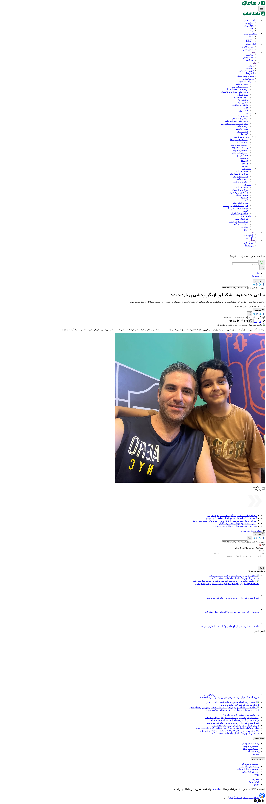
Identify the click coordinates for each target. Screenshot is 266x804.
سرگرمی (249, 60)
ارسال (261, 568)
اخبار (254, 232)
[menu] (262, 8)
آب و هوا (250, 73)
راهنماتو (253, 240)
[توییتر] (260, 285)
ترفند (251, 65)
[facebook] (263, 285)
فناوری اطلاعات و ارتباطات (235, 205)
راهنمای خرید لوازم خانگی (247, 769)
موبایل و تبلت (242, 84)
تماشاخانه (249, 41)
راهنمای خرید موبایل (250, 764)
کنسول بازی (242, 102)
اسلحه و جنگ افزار (239, 213)
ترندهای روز (242, 158)
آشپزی (245, 166)
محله (251, 30)
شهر (251, 28)
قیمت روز (243, 110)
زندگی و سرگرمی (242, 137)
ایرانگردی (249, 23)
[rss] (263, 801)
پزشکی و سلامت (240, 224)
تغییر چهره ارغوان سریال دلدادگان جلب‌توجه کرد (235, 526)
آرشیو (256, 784)
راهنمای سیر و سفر (239, 145)
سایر (254, 63)
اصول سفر (248, 49)
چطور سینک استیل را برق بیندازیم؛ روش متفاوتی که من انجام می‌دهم (227, 728)
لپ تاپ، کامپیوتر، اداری (237, 174)
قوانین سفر (251, 44)
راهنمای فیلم (253, 751)
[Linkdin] (257, 285)
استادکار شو (242, 155)
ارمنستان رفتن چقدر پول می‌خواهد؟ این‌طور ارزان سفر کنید (232, 612)
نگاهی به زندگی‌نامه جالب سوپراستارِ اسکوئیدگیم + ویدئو (231, 518)
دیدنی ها (250, 55)
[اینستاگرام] (259, 801)
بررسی (248, 113)
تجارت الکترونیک (240, 203)
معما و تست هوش (245, 76)
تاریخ (251, 36)
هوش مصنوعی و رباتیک (237, 208)
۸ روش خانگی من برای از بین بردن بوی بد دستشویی (235, 725)
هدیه (246, 107)
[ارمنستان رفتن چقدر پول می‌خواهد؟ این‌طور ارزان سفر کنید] (251, 609)
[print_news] (251, 321)
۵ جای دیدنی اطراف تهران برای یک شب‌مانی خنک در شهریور (231, 710)
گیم (246, 200)
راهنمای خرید (245, 81)
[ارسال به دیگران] (246, 322)
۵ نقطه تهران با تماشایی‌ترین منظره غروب (240, 705)
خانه (257, 273)
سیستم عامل (242, 195)
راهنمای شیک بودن (239, 147)
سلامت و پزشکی (240, 182)
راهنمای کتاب (242, 142)
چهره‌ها (256, 774)
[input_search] (262, 262)
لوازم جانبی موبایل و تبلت (236, 89)
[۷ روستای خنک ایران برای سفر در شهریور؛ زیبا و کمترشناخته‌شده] (237, 695)
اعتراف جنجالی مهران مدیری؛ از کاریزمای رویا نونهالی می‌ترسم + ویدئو (224, 521)
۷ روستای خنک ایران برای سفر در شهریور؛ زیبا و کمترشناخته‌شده (229, 697)
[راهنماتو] (253, 5)
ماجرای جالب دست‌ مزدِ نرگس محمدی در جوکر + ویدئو (232, 515)
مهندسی (244, 227)
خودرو (245, 211)
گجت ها (244, 134)
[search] (262, 267)
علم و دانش (245, 216)
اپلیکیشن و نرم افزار (239, 192)
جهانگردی (249, 25)
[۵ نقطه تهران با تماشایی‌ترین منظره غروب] (238, 702)
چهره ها (244, 160)
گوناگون (250, 237)
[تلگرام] (254, 285)
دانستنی (250, 68)
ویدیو (254, 52)
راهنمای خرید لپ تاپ (249, 766)
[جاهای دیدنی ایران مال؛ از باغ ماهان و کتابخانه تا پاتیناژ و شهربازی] (251, 623)
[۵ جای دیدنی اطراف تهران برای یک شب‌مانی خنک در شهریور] (230, 707)
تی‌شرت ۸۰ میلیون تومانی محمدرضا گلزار (238, 523)
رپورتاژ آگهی (248, 78)
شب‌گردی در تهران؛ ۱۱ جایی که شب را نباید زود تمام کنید (233, 598)
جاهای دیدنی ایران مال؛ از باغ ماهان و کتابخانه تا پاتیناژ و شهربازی (229, 626)
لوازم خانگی (242, 94)
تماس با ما (249, 243)
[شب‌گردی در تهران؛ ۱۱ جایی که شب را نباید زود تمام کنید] (251, 595)
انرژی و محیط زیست (238, 221)
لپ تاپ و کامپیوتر (240, 86)
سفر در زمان (250, 33)
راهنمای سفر (250, 20)
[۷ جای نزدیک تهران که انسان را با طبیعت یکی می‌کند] (234, 575)
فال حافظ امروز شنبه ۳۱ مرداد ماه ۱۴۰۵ (240, 715)
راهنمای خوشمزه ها (239, 139)
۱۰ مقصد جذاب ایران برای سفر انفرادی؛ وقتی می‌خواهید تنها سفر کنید (227, 583)
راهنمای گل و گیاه (240, 152)
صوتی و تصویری (240, 97)
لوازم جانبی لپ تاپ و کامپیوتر (234, 92)
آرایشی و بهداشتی (240, 105)
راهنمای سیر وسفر (250, 743)
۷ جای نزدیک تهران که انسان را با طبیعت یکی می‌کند (235, 578)
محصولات (246, 168)
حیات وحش (248, 57)
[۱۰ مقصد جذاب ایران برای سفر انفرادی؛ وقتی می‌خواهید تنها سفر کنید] (226, 581)
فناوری (248, 184)
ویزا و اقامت (248, 47)
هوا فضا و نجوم (241, 219)
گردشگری (249, 235)
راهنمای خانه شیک (240, 150)
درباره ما (249, 245)
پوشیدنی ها (243, 100)
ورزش (245, 163)
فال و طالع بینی (246, 71)
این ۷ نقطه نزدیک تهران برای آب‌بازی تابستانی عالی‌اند (235, 720)
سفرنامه (249, 39)
